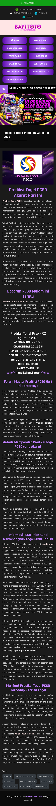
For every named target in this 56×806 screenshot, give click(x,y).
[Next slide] (51, 108)
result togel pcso (10, 786)
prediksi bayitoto (45, 776)
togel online (25, 786)
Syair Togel (15, 63)
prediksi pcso (9, 781)
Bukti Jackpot (41, 63)
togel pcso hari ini (40, 786)
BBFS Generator (15, 71)
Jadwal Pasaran (14, 79)
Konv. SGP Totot (41, 71)
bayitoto (7, 776)
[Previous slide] (4, 108)
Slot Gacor (41, 56)
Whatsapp (29, 3)
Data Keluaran (14, 48)
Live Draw (41, 48)
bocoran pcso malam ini (24, 776)
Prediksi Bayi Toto (34, 796)
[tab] (22, 122)
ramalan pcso (46, 781)
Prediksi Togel (41, 40)
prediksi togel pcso (27, 781)
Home (16, 40)
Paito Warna (15, 56)
